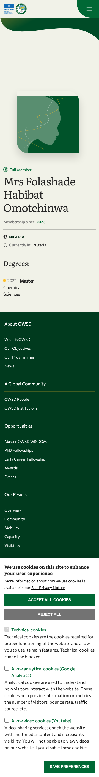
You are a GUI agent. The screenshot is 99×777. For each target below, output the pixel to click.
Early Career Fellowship (24, 459)
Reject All (49, 614)
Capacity (12, 536)
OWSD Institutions (20, 408)
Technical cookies (28, 629)
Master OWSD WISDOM (25, 441)
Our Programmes (19, 357)
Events (10, 476)
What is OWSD (17, 339)
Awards (11, 468)
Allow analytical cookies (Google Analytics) (43, 672)
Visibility (12, 545)
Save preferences (69, 766)
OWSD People (16, 399)
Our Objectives (17, 348)
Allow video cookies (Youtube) (41, 720)
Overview (12, 510)
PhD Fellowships (18, 450)
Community (14, 519)
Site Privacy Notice (48, 587)
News (9, 366)
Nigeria (16, 237)
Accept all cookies (49, 600)
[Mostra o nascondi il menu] (88, 9)
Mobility (11, 527)
